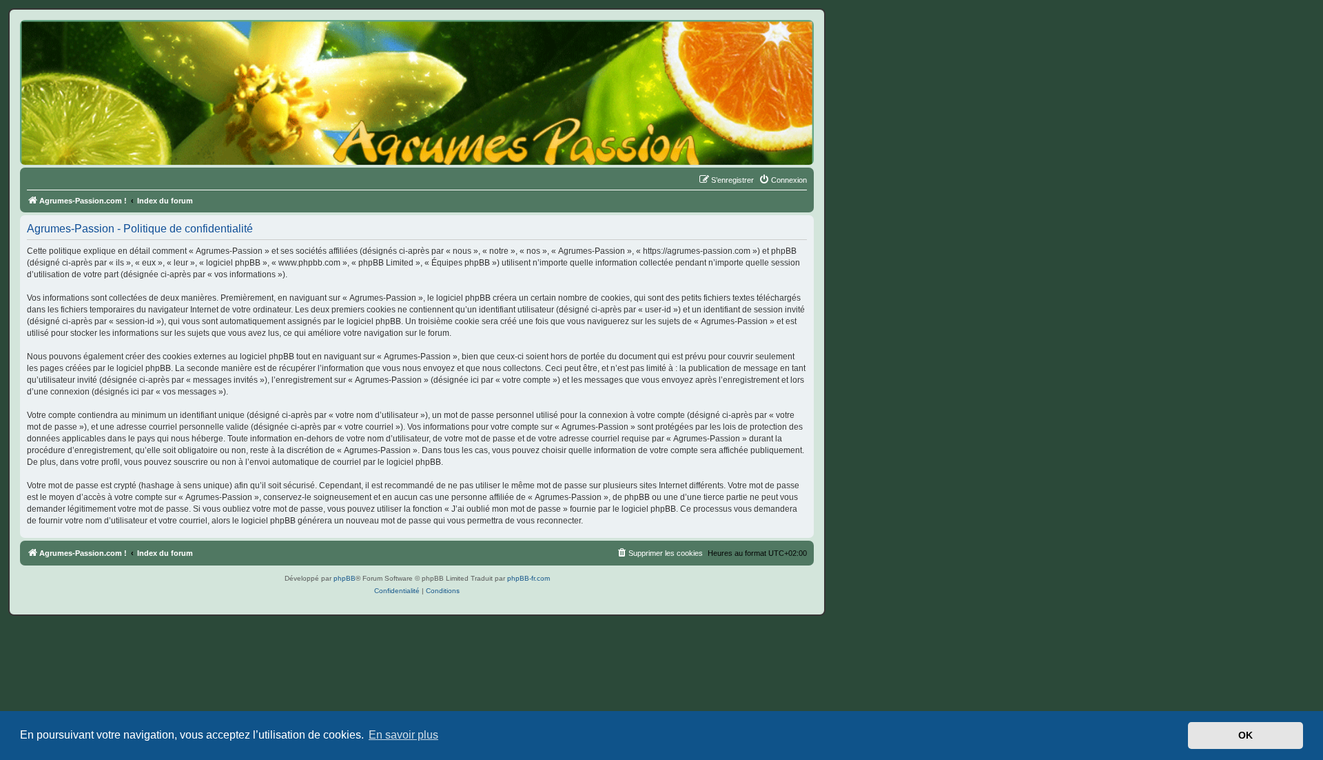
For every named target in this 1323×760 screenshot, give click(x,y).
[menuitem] (783, 180)
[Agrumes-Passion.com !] (82, 45)
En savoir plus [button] (403, 735)
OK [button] (1245, 735)
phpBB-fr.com (528, 578)
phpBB (345, 578)
